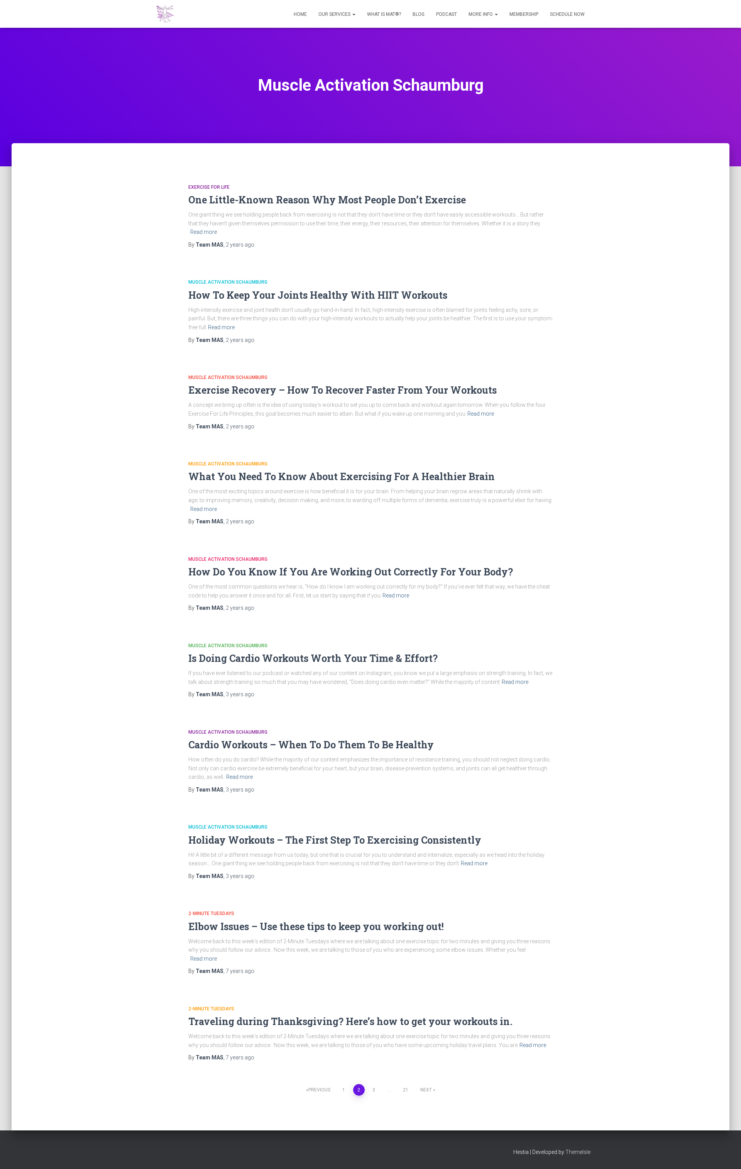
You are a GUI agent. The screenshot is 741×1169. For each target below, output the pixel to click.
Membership (523, 14)
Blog (419, 14)
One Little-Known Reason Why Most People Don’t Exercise (327, 199)
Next (426, 1090)
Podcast (446, 14)
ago (240, 245)
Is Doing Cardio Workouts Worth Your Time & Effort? (313, 658)
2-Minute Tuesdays (211, 913)
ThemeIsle (577, 1152)
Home (300, 14)
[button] (353, 14)
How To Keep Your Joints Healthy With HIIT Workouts (317, 295)
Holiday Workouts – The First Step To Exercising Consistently (334, 840)
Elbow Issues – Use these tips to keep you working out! (316, 926)
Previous (319, 1090)
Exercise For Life (209, 187)
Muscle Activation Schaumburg (227, 282)
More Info (481, 14)
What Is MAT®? (384, 14)
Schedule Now (567, 14)
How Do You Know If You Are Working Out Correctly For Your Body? (350, 571)
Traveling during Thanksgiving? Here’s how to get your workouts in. (350, 1021)
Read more (203, 232)
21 (405, 1090)
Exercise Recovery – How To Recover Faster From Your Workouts (342, 390)
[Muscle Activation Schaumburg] (165, 14)
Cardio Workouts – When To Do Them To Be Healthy (311, 744)
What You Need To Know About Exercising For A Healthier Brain (341, 476)
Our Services (335, 14)
